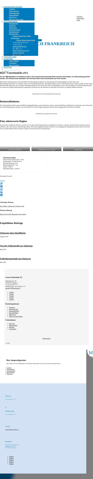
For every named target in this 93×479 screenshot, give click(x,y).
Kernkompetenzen (13, 7)
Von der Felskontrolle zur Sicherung (16, 246)
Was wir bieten (14, 65)
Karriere (8, 59)
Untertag (12, 9)
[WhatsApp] (46, 189)
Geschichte (13, 28)
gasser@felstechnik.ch (12, 288)
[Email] (46, 186)
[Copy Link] (46, 183)
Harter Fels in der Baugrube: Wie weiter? (13, 214)
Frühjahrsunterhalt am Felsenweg (15, 259)
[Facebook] (46, 195)
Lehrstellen (13, 63)
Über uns (12, 324)
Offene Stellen (14, 61)
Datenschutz (46, 338)
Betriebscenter (14, 32)
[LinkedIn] (46, 192)
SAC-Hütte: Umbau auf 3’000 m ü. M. (12, 206)
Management (13, 24)
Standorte (12, 26)
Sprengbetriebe (14, 13)
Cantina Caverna (18, 53)
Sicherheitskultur (15, 30)
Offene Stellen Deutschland (25, 40)
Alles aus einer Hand (16, 19)
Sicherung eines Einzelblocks (13, 233)
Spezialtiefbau (14, 15)
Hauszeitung (10, 57)
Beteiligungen (13, 34)
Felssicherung (14, 11)
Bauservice (13, 17)
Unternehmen (10, 21)
